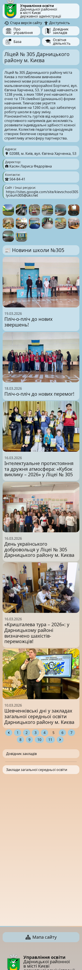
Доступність (59, 22)
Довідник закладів (21, 753)
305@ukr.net (28, 195)
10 (39, 739)
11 (50, 739)
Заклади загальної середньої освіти (36, 769)
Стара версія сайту (25, 22)
